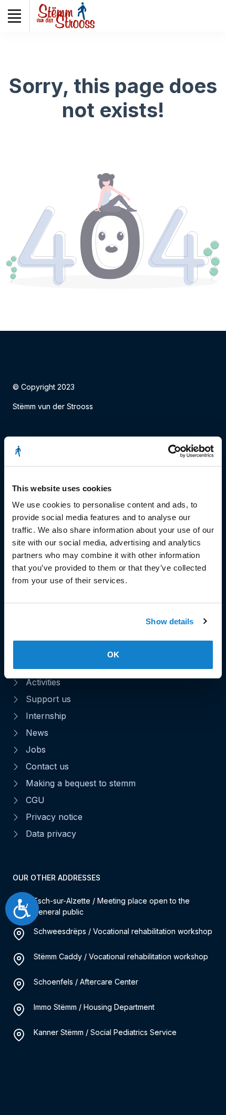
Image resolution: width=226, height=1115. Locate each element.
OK (113, 654)
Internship (46, 716)
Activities (43, 682)
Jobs (36, 749)
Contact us (47, 766)
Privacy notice (54, 817)
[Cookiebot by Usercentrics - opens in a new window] (168, 451)
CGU (35, 800)
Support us (48, 699)
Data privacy (51, 833)
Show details (169, 621)
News (37, 732)
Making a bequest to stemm (81, 783)
